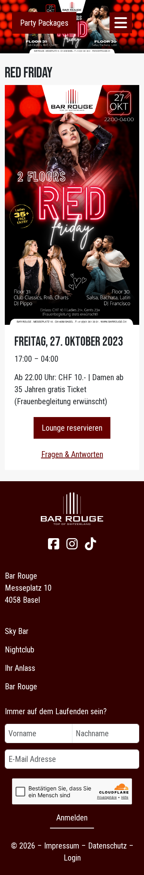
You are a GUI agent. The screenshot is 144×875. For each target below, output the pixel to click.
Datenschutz (107, 846)
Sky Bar (16, 631)
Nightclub (19, 649)
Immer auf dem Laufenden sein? (56, 711)
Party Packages (44, 23)
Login (72, 858)
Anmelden (72, 817)
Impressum (61, 846)
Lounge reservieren (72, 428)
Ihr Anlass (20, 668)
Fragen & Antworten (72, 454)
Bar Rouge (21, 686)
